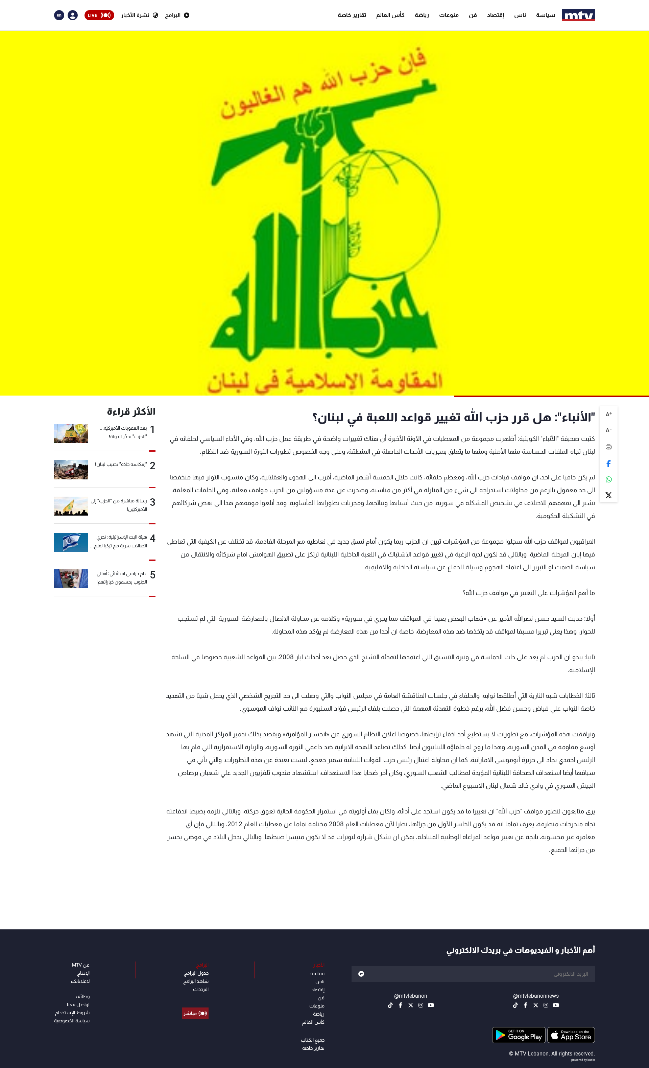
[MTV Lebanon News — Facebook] (526, 1005)
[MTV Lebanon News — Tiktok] (515, 1005)
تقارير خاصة (352, 14)
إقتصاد (495, 14)
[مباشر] (195, 998)
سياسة (545, 14)
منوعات (449, 14)
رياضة (422, 14)
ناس (520, 14)
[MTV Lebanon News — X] (536, 1005)
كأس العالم (390, 14)
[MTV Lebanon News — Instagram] (546, 1005)
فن (473, 14)
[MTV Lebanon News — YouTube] (556, 1005)
